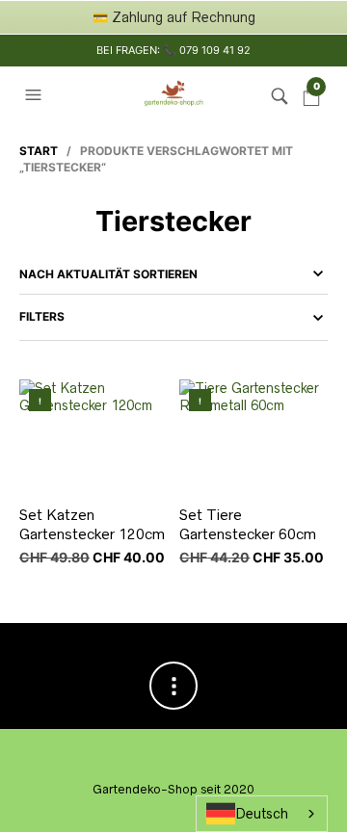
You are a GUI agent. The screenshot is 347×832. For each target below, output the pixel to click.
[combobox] (262, 813)
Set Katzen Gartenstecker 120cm (92, 524)
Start (38, 150)
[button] (35, 95)
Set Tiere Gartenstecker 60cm (247, 524)
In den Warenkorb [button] (151, 476)
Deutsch (261, 813)
